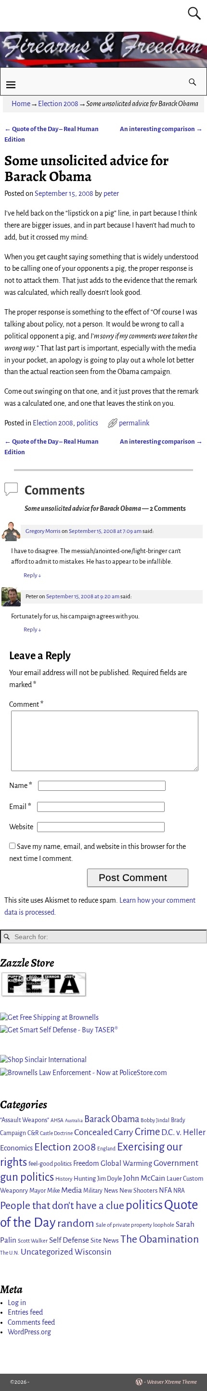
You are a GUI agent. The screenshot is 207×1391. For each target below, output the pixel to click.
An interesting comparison (161, 129)
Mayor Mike (44, 1190)
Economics (16, 1148)
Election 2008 (58, 104)
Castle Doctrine (56, 1133)
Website (21, 827)
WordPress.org (29, 1332)
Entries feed (25, 1312)
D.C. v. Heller (183, 1132)
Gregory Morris (43, 531)
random (75, 1223)
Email (20, 806)
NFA (165, 1190)
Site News (105, 1240)
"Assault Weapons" (24, 1120)
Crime (147, 1131)
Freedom (86, 1163)
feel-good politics (50, 1164)
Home (21, 104)
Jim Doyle (109, 1178)
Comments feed (31, 1322)
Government (176, 1163)
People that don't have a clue (62, 1205)
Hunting (85, 1178)
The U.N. (9, 1253)
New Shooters (138, 1190)
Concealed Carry (103, 1132)
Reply (32, 575)
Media (71, 1190)
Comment (26, 704)
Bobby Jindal (155, 1120)
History (63, 1179)
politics (87, 423)
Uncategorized (47, 1252)
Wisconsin (93, 1252)
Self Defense (69, 1240)
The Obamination (159, 1239)
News (111, 1190)
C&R (33, 1133)
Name (20, 785)
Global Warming (126, 1163)
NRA (179, 1190)
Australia (74, 1120)
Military (93, 1190)
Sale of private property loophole (135, 1225)
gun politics (27, 1177)
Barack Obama (111, 1119)
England (106, 1148)
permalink (134, 423)
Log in (17, 1302)
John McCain (144, 1178)
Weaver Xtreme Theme (172, 1382)
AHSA (57, 1120)
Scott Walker (33, 1241)
